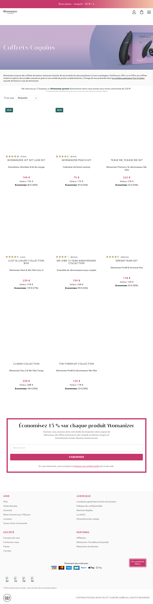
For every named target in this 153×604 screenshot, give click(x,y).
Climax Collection (26, 364)
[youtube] (32, 578)
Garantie (7, 510)
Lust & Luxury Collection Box (26, 262)
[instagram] (7, 578)
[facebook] (24, 578)
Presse (6, 547)
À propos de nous (11, 538)
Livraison (7, 519)
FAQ (5, 502)
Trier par (9, 98)
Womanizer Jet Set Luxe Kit (26, 160)
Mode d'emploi (10, 506)
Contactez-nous (11, 542)
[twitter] (16, 578)
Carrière (7, 551)
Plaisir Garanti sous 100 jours (16, 515)
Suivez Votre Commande (15, 523)
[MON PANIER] (141, 12)
